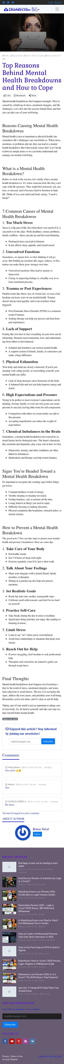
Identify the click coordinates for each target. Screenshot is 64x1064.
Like (8, 95)
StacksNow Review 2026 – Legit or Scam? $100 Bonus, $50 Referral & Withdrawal (36, 908)
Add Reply (48, 767)
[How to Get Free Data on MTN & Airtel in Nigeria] (9, 951)
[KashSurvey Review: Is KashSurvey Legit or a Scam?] (9, 882)
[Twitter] (12, 2)
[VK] (32, 1041)
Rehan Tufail (41, 829)
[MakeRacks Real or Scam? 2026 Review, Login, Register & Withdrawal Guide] (9, 964)
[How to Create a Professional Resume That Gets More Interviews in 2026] (9, 937)
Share (33, 95)
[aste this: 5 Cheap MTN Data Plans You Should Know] (9, 991)
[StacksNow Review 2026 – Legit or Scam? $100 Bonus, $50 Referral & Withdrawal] (9, 909)
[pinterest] (18, 1041)
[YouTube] (12, 1041)
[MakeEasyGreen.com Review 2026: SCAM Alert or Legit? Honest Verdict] (9, 895)
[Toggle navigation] (57, 9)
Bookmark (20, 95)
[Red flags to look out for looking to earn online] (9, 867)
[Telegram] (8, 2)
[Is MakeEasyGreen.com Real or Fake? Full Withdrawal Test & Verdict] (9, 924)
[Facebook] (3, 2)
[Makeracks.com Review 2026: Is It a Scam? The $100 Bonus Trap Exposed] (9, 978)
